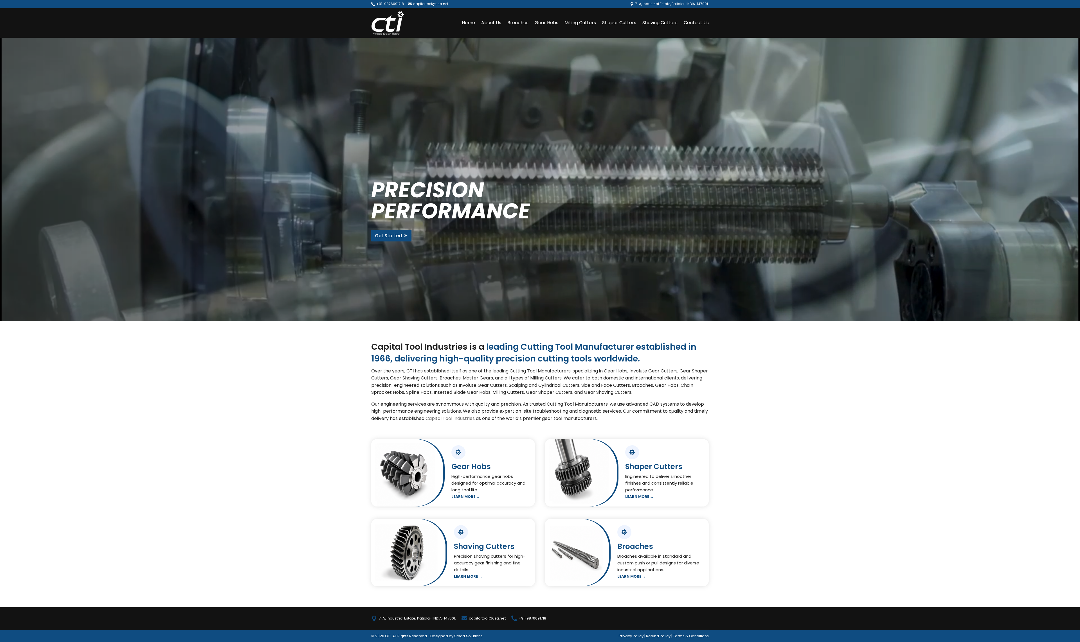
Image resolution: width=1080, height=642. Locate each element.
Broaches (517, 22)
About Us (491, 22)
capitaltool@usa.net (430, 3)
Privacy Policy (631, 636)
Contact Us (696, 22)
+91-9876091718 (390, 3)
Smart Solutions (468, 636)
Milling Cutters (580, 22)
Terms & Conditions (691, 636)
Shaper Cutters (619, 22)
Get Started (388, 235)
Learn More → (465, 496)
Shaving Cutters (660, 22)
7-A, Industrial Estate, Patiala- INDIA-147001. (417, 618)
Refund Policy (658, 636)
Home (468, 22)
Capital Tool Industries (450, 418)
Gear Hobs (546, 22)
